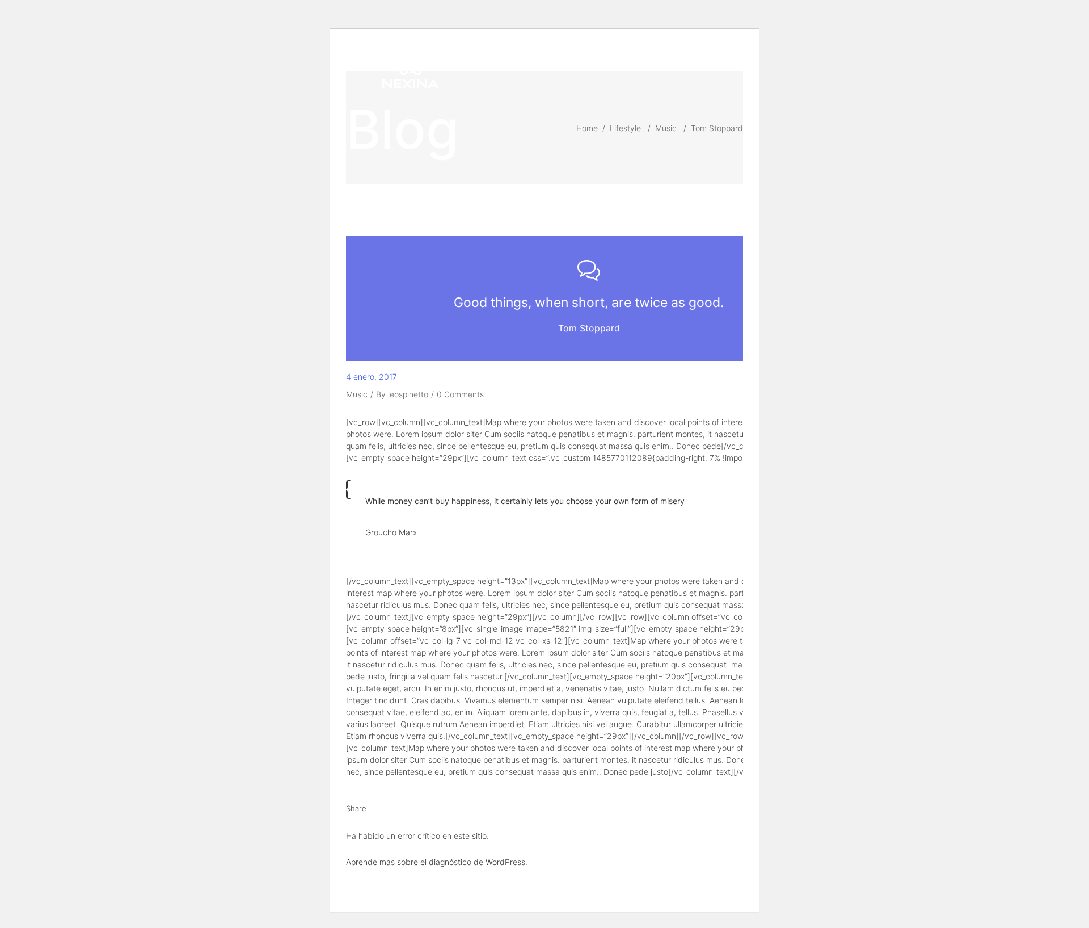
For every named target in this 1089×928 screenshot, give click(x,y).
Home (587, 128)
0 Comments (460, 394)
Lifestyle (625, 128)
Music (666, 128)
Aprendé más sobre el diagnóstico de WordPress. (436, 862)
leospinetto (408, 394)
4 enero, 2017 (371, 376)
